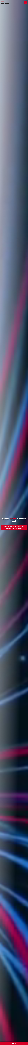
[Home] (5, 3)
